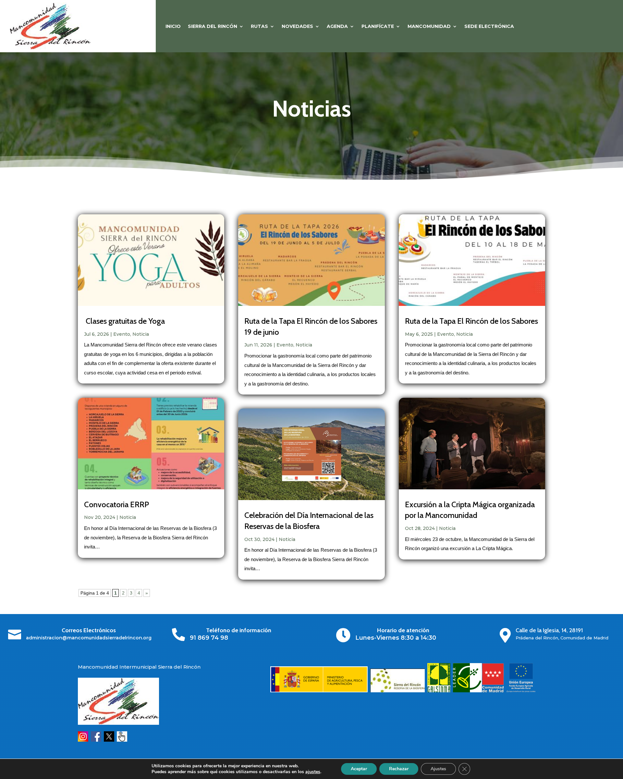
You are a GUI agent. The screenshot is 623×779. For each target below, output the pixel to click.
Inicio (173, 26)
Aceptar (359, 769)
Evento (121, 334)
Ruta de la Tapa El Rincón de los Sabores (471, 321)
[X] (109, 740)
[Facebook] (96, 740)
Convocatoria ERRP (116, 504)
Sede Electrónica (489, 26)
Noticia (140, 334)
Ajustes (438, 769)
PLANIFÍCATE (377, 26)
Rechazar (399, 769)
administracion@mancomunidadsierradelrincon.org (89, 638)
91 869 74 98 (209, 637)
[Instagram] (83, 740)
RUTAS (259, 26)
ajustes (312, 772)
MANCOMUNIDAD (429, 26)
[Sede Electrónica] (122, 740)
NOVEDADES (297, 26)
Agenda (337, 26)
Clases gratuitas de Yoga (124, 321)
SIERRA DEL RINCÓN (212, 26)
